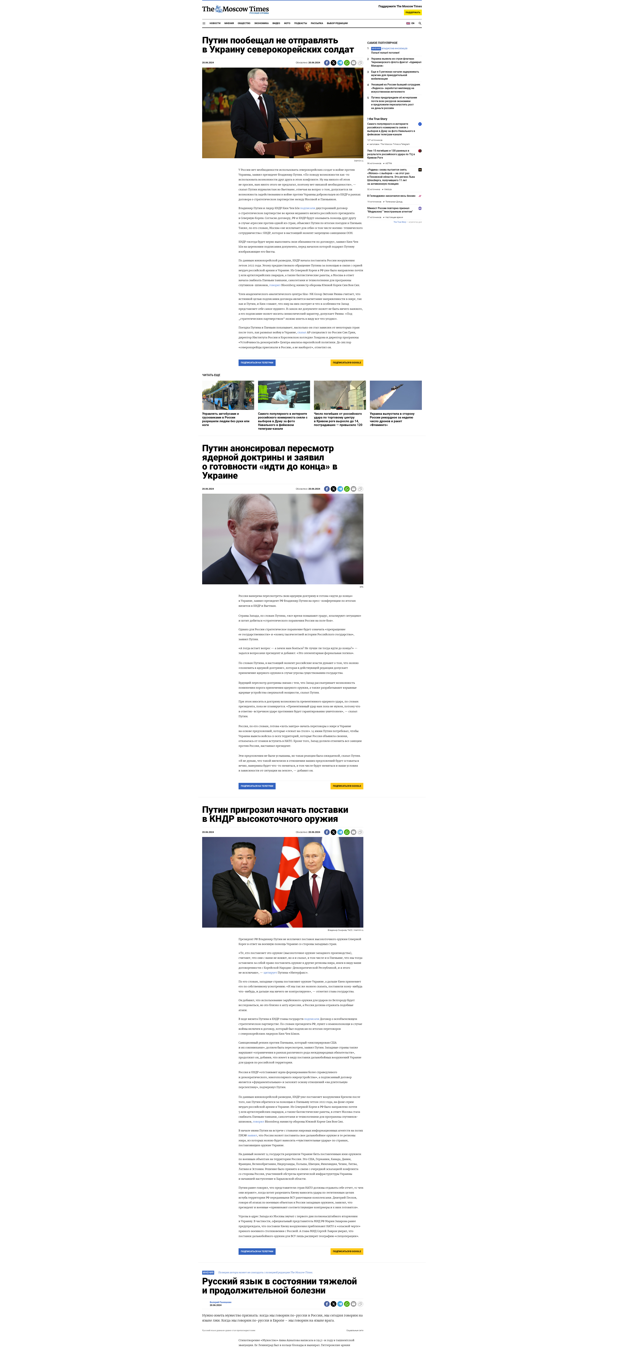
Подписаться (312, 693)
